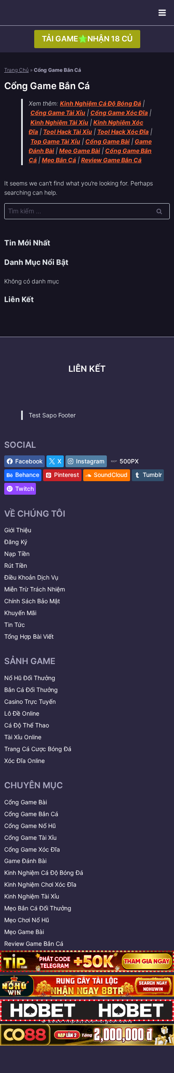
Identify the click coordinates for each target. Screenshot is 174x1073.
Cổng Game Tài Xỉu (30, 837)
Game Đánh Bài (25, 860)
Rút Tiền (15, 565)
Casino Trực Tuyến (30, 701)
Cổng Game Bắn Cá (31, 813)
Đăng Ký (15, 541)
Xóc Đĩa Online (24, 760)
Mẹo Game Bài (24, 931)
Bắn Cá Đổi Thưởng (31, 689)
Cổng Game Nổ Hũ (30, 825)
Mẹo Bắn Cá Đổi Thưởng (37, 908)
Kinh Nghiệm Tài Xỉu (31, 896)
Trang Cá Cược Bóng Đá (37, 748)
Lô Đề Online (21, 713)
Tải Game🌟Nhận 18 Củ (87, 38)
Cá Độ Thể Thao (26, 725)
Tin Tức (14, 624)
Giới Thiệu (17, 530)
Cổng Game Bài (25, 802)
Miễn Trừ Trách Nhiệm (34, 589)
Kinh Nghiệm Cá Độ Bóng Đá (43, 872)
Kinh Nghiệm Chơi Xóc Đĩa (40, 884)
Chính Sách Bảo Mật (32, 601)
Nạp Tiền (17, 553)
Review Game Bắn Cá (33, 943)
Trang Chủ (16, 70)
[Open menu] (162, 12)
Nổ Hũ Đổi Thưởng (29, 677)
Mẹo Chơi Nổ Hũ (26, 919)
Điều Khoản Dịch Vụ (31, 577)
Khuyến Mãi (20, 612)
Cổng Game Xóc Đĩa (32, 849)
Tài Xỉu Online (22, 737)
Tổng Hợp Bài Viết (29, 636)
